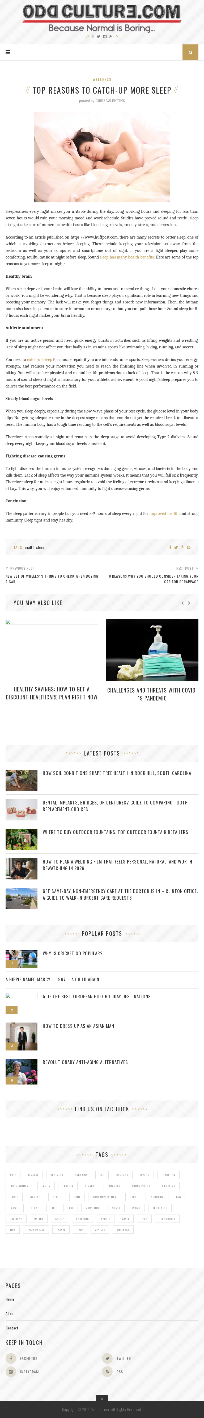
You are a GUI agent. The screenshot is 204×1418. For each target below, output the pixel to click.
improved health (164, 513)
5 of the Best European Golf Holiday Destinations (97, 996)
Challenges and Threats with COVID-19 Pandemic (152, 694)
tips (12, 1230)
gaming (35, 1197)
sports (105, 1219)
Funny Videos (141, 1186)
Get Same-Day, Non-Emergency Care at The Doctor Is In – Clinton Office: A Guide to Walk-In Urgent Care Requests (120, 894)
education (168, 1175)
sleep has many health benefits (127, 257)
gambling (168, 1186)
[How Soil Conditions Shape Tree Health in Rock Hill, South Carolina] (21, 772)
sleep (40, 547)
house (134, 1197)
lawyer (14, 1208)
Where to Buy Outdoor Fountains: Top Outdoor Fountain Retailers (115, 832)
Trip (80, 1230)
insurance (157, 1197)
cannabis (81, 1175)
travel (61, 1230)
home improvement (105, 1197)
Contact (12, 1328)
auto (13, 1175)
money (116, 1208)
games (14, 1197)
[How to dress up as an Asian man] (21, 1025)
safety (59, 1219)
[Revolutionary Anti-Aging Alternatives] (21, 1061)
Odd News (16, 1219)
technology (167, 1219)
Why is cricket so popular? (73, 953)
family (46, 1186)
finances (114, 1186)
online (38, 1219)
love (71, 1208)
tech (144, 1219)
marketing (93, 1208)
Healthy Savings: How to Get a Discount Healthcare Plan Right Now (52, 693)
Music (136, 1208)
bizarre (33, 1175)
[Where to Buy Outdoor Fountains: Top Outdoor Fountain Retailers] (21, 831)
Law (178, 1197)
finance (90, 1186)
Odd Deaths (159, 1208)
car (102, 1175)
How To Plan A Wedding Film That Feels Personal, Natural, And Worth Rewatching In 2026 (117, 864)
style (125, 1219)
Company (122, 1175)
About (10, 1313)
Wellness (102, 79)
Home (10, 1299)
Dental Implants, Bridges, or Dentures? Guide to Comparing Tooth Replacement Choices (115, 805)
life (53, 1208)
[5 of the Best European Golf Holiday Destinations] (21, 996)
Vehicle (100, 1230)
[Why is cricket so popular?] (21, 953)
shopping (82, 1219)
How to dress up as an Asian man (78, 1026)
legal (35, 1208)
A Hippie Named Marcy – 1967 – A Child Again (52, 979)
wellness (123, 1230)
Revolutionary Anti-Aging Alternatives (85, 1062)
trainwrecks (36, 1230)
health (29, 547)
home (77, 1197)
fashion (67, 1186)
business (56, 1175)
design (145, 1175)
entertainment (20, 1186)
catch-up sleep (39, 359)
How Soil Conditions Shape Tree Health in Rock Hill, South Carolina (117, 773)
